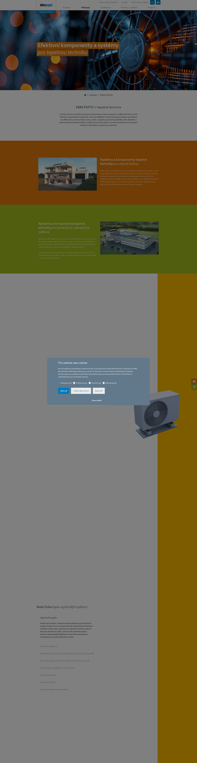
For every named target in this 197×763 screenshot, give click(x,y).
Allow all (63, 391)
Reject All (98, 391)
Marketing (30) (111, 383)
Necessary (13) (66, 383)
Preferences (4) (81, 383)
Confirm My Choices (81, 391)
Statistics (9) (96, 383)
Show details (97, 400)
